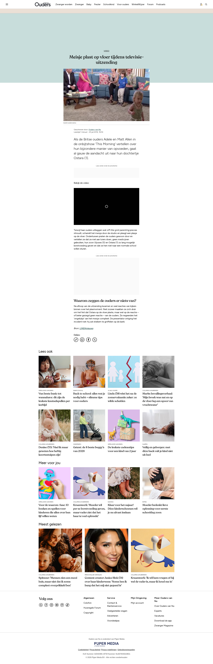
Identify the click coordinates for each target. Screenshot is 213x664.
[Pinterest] (62, 605)
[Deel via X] (94, 339)
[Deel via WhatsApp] (82, 339)
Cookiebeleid (83, 650)
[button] (109, 650)
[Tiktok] (67, 605)
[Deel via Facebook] (88, 339)
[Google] (41, 605)
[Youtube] (57, 605)
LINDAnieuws (86, 328)
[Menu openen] (6, 4)
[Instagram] (51, 605)
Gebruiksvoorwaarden (126, 650)
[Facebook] (46, 605)
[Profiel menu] (201, 4)
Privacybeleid (95, 650)
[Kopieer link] (76, 339)
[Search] (206, 4)
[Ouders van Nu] (43, 4)
